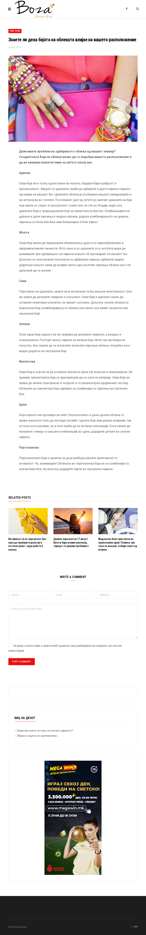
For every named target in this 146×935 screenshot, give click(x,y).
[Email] (5, 192)
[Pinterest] (5, 182)
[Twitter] (5, 172)
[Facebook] (5, 163)
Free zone (15, 31)
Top (135, 926)
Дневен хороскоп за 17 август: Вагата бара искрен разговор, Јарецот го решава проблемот (71, 542)
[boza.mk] (35, 9)
